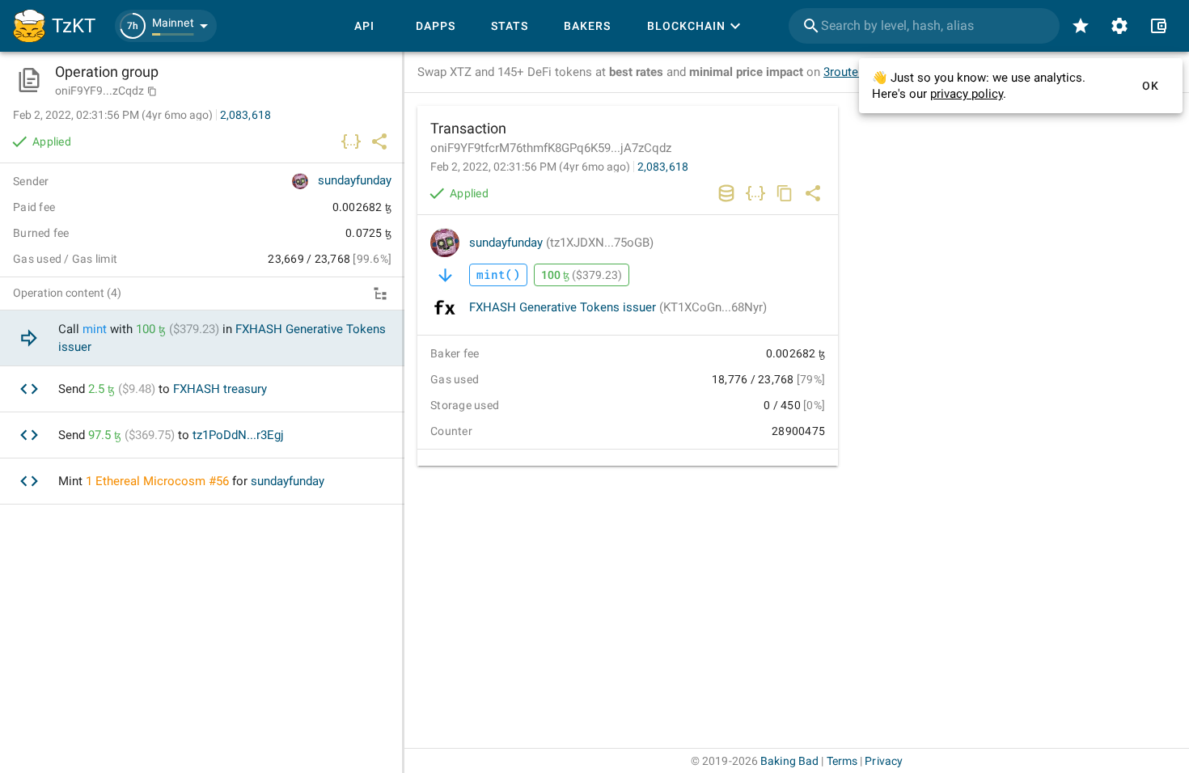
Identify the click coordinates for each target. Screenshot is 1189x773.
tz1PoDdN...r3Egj (238, 435)
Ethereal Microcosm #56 (162, 481)
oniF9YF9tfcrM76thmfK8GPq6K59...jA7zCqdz (550, 148)
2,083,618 (662, 166)
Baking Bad (789, 760)
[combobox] (924, 26)
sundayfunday (561, 242)
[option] (202, 338)
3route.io (847, 72)
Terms (842, 760)
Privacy (884, 760)
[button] (166, 26)
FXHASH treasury (220, 389)
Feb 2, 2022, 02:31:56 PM (530, 166)
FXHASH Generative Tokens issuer (618, 307)
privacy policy (966, 94)
